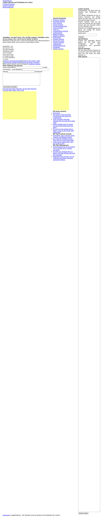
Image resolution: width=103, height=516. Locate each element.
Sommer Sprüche (58, 39)
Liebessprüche (57, 33)
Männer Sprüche (58, 34)
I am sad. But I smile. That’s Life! (13, 90)
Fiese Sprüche (57, 23)
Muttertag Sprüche (59, 36)
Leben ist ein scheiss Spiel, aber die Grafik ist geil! (63, 142)
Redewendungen (8, 7)
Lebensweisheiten (8, 5)
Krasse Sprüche (58, 28)
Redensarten (57, 37)
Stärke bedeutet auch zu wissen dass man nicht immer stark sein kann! (63, 125)
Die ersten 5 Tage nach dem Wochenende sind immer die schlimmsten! (62, 116)
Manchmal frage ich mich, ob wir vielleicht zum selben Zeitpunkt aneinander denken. (63, 158)
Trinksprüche (57, 44)
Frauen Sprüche (58, 25)
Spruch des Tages (58, 41)
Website (5, 71)
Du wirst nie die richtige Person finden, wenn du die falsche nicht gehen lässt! (63, 130)
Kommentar (38, 71)
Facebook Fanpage (9, 4)
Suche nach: (82, 33)
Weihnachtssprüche (59, 45)
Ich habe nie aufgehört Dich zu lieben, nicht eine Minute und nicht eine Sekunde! (64, 153)
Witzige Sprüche (58, 49)
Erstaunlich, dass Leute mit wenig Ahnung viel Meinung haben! (63, 136)
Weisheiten (56, 47)
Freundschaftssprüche (60, 26)
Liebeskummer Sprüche (60, 31)
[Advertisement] (26, 22)
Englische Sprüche (34, 64)
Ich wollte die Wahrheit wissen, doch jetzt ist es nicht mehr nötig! (63, 139)
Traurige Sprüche (58, 42)
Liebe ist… (56, 29)
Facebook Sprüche (59, 21)
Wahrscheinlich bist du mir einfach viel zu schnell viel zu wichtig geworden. (64, 148)
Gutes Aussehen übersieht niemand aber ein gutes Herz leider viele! (64, 121)
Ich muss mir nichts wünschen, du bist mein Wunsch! (19, 89)
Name (9, 67)
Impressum (56, 113)
